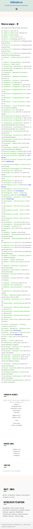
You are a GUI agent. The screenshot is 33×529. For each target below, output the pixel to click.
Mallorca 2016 (16, 417)
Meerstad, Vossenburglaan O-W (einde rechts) (17, 164)
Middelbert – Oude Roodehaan (12, 234)
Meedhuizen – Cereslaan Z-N (12, 80)
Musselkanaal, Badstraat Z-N (12, 372)
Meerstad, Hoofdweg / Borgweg (13, 153)
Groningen (21, 510)
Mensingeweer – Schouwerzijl (12, 222)
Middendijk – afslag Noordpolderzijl (13, 238)
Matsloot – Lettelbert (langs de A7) (13, 57)
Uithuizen (14, 514)
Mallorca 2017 (16, 415)
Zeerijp (21, 516)
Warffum (5, 516)
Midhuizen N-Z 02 (8, 245)
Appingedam (6, 508)
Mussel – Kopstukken (9, 368)
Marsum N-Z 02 (8, 45)
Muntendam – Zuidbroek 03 (11, 364)
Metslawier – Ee (8, 226)
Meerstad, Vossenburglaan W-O (12, 168)
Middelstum (19, 512)
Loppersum (12, 512)
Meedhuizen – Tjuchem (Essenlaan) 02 (14, 106)
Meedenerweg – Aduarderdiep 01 (13, 66)
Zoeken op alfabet (16, 425)
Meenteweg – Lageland (10, 143)
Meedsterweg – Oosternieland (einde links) (16, 131)
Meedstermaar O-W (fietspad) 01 (13, 118)
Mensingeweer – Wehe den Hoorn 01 (14, 201)
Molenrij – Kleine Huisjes (10, 319)
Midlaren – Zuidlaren (9, 259)
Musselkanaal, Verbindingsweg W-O (14, 380)
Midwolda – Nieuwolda (10, 274)
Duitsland (16, 412)
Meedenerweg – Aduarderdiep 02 (13, 68)
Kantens (27, 510)
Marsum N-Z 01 (8, 41)
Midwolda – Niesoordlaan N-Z (12, 270)
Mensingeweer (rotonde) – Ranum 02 (14, 214)
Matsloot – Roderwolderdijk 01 (12, 62)
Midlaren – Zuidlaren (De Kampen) (13, 261)
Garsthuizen (13, 510)
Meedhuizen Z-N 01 (9, 110)
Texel (16, 420)
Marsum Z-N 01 (8, 53)
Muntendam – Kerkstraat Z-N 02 (13, 351)
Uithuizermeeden (23, 514)
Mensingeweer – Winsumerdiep (12, 224)
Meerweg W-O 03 (8, 182)
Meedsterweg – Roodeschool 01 (13, 135)
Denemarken (16, 410)
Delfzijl (22, 508)
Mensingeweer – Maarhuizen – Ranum (14, 197)
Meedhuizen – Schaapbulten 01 (12, 84)
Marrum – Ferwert (8, 37)
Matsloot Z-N (7, 64)
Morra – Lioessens (9, 340)
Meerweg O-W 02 (8, 172)
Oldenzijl (5, 512)
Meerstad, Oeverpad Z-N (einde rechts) (15, 159)
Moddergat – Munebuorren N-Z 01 (13, 299)
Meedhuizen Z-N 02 (9, 112)
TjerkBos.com (16, 449)
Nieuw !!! (16, 404)
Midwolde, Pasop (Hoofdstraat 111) (14, 287)
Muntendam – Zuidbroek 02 (11, 359)
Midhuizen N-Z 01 (8, 242)
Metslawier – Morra (9, 228)
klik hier (5, 495)
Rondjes (18, 495)
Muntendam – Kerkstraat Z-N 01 (13, 346)
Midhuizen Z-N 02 (8, 251)
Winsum (11, 516)
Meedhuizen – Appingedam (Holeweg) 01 (15, 72)
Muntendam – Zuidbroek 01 (11, 357)
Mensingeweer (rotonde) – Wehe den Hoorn (16, 218)
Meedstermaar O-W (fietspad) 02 (13, 120)
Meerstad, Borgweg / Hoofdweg (13, 151)
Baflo (12, 508)
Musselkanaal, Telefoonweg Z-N (13, 376)
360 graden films (16, 406)
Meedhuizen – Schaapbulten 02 (12, 86)
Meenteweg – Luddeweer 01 (11, 147)
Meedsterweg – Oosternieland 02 (13, 127)
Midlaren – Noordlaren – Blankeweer (14, 255)
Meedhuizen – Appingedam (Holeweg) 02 (15, 76)
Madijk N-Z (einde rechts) (11, 33)
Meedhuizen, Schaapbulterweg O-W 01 (14, 89)
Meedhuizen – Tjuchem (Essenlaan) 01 (14, 102)
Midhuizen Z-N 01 (8, 247)
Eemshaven (6, 510)
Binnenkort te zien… (16, 408)
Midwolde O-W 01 (8, 285)
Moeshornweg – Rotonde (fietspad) (14, 303)
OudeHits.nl (16, 451)
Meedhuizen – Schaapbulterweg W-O (14, 97)
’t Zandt (16, 516)
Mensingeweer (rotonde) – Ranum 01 (14, 210)
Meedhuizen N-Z (8, 82)
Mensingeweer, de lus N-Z (11, 185)
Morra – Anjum (7, 336)
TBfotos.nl (16, 453)
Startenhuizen (7, 514)
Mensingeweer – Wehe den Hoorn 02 (14, 206)
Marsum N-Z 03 (8, 49)
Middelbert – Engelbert (10, 232)
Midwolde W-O (7, 291)
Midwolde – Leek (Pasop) (11, 283)
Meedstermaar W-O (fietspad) (12, 116)
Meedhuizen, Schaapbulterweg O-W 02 (14, 93)
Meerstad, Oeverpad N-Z (10, 155)
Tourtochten (16, 423)
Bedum (17, 508)
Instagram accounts (9, 497)
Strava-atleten (25, 495)
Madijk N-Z (6, 31)
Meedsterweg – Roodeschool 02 (13, 139)
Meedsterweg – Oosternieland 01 (13, 123)
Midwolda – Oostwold (9, 278)
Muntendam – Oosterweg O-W (12, 355)
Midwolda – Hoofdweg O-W (11, 266)
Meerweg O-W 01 (8, 170)
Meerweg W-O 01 (8, 176)
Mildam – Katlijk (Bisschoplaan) (12, 295)
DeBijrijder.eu (16, 2)
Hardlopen (16, 455)
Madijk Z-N (6, 35)
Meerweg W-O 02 (8, 181)
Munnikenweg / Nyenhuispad (12, 342)
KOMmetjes (11, 495)
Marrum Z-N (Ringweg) (10, 39)
